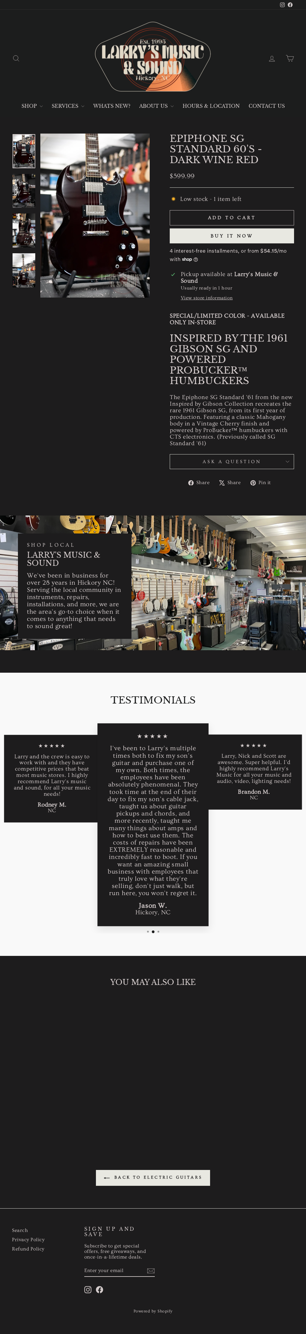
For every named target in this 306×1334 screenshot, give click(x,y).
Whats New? (111, 106)
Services (66, 106)
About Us (154, 106)
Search (20, 1230)
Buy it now (232, 236)
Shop (30, 106)
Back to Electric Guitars (157, 1177)
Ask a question (232, 461)
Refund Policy (28, 1249)
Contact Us (267, 106)
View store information (207, 298)
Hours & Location (211, 106)
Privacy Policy (28, 1239)
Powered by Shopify (153, 1311)
